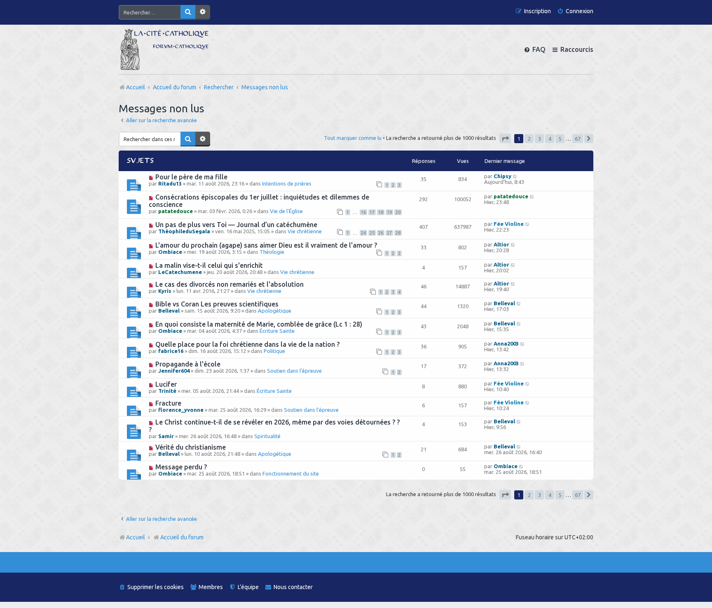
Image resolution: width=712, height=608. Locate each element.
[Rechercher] (187, 12)
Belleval (169, 310)
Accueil (135, 537)
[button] (505, 138)
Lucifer (166, 384)
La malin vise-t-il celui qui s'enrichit (209, 265)
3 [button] (539, 139)
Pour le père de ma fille (191, 177)
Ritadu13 (170, 183)
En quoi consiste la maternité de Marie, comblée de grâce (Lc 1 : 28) (258, 324)
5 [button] (560, 139)
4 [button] (549, 139)
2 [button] (529, 139)
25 (372, 232)
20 (398, 212)
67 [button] (578, 139)
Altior (501, 244)
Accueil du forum (182, 537)
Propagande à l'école (187, 364)
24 (363, 232)
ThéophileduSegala (184, 231)
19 (389, 212)
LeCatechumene (180, 272)
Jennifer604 (174, 371)
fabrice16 (170, 351)
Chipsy (502, 176)
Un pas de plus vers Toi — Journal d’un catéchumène (236, 224)
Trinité (167, 391)
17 (372, 212)
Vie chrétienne (305, 231)
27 (389, 232)
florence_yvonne (181, 410)
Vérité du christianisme (190, 447)
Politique (274, 351)
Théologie (272, 252)
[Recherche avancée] (202, 12)
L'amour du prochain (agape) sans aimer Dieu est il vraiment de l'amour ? (266, 245)
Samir (166, 436)
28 (398, 232)
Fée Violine (509, 224)
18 (380, 212)
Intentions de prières (287, 183)
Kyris (164, 291)
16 (363, 212)
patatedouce (175, 211)
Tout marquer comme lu (353, 138)
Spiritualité (267, 436)
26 (380, 232)
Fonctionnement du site (290, 473)
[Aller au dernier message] (515, 176)
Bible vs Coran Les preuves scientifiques (217, 304)
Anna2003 (506, 343)
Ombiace (170, 252)
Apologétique (274, 310)
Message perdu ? (181, 467)
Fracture (168, 403)
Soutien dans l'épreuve (294, 371)
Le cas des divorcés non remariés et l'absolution (229, 284)
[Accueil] (164, 49)
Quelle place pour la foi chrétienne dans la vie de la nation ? (247, 344)
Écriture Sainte (277, 331)
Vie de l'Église (286, 211)
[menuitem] (575, 11)
